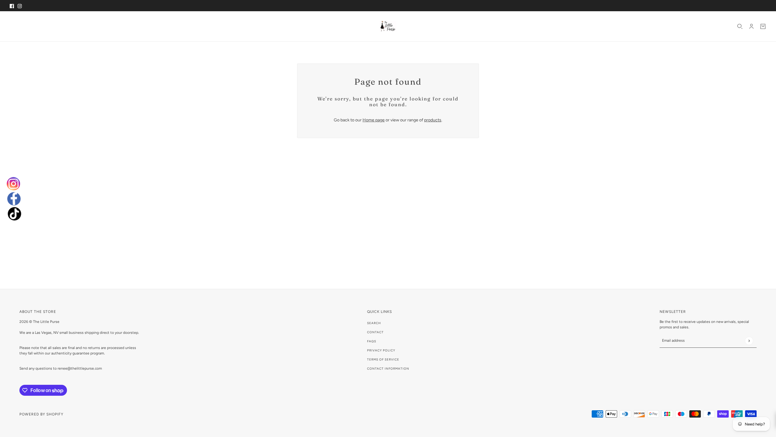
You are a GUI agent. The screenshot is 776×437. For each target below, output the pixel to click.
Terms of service (383, 359)
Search (374, 323)
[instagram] (13, 183)
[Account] (751, 26)
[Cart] (763, 26)
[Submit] (749, 341)
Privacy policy (381, 350)
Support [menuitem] (97, 26)
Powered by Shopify (41, 414)
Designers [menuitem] (66, 26)
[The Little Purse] (388, 26)
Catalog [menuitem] (36, 26)
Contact (375, 332)
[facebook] (13, 198)
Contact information (388, 369)
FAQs (371, 341)
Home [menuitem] (17, 26)
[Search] (740, 26)
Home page (374, 120)
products (432, 120)
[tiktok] (14, 213)
